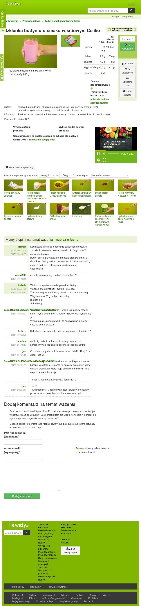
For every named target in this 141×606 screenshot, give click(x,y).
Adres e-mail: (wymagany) (12, 450)
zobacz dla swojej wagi (42, 139)
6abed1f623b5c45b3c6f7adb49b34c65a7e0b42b (30, 310)
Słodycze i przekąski (43, 563)
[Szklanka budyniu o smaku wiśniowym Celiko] (70, 41)
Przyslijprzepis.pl (44, 601)
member (21, 341)
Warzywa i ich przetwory (45, 572)
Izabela (22, 246)
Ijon (24, 351)
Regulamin (35, 586)
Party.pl (79, 594)
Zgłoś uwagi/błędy (70, 550)
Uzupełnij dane (127, 83)
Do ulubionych (127, 70)
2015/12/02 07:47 (18, 389)
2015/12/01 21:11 (18, 354)
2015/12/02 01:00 (18, 364)
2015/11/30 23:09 (18, 313)
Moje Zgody (18, 586)
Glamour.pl (76, 598)
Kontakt (64, 542)
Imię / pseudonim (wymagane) (15, 434)
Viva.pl (106, 594)
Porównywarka (68, 530)
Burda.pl (88, 601)
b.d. (103, 73)
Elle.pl (32, 598)
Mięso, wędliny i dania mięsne (46, 535)
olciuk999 (20, 275)
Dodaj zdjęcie (128, 92)
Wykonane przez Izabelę (46, 578)
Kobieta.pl (93, 598)
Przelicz (128, 63)
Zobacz (80, 448)
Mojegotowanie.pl (21, 601)
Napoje (42, 542)
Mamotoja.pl (49, 594)
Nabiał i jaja (44, 539)
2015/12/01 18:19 (18, 344)
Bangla (93, 594)
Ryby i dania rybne (47, 557)
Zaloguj (115, 16)
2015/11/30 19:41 (18, 278)
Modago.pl (17, 598)
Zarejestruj (127, 16)
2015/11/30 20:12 (18, 292)
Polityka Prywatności (58, 586)
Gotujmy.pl (17, 594)
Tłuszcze (42, 567)
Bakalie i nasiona (46, 530)
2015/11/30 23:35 (18, 334)
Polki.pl (32, 594)
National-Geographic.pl (53, 598)
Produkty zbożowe (47, 554)
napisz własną (67, 239)
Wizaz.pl (65, 594)
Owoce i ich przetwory (44, 547)
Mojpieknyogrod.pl (68, 601)
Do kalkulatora (127, 46)
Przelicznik (66, 533)
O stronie (65, 539)
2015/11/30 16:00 (18, 253)
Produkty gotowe (46, 551)
